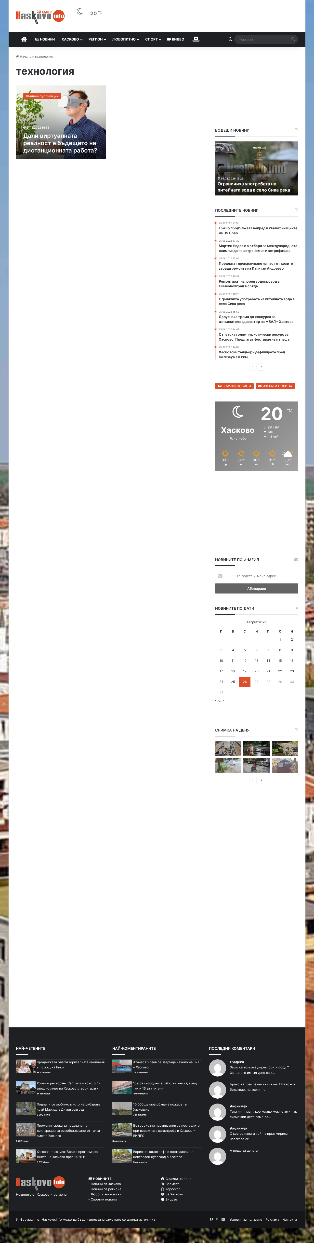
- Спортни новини (102, 1199)
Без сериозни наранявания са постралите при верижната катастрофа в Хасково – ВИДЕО (166, 1130)
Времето (172, 1184)
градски (237, 1062)
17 (221, 671)
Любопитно (124, 39)
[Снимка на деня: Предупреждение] (285, 765)
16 (292, 661)
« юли (219, 700)
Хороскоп (172, 1189)
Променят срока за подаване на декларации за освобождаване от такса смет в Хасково (68, 1130)
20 (257, 671)
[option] (256, 168)
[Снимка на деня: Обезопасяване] (256, 765)
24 (221, 682)
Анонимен (238, 1106)
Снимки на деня (178, 1179)
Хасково (70, 39)
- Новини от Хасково (104, 1184)
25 (233, 682)
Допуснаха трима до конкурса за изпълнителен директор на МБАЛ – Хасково (256, 183)
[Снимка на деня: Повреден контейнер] (228, 765)
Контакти (290, 1219)
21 (268, 671)
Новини (47, 39)
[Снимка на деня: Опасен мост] (228, 748)
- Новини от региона (104, 1189)
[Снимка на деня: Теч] (256, 748)
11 (233, 661)
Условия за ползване (246, 1219)
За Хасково (174, 1194)
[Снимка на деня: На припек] (285, 748)
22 (280, 671)
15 (280, 661)
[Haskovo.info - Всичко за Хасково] (40, 17)
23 (292, 671)
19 (245, 671)
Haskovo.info (52, 1219)
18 (233, 671)
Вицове (171, 1199)
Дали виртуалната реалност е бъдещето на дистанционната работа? (60, 143)
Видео (177, 39)
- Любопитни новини (104, 1194)
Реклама (272, 1219)
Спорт (151, 39)
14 (268, 661)
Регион (96, 39)
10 (221, 661)
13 (256, 661)
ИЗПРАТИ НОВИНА (277, 386)
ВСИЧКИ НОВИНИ (236, 386)
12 (245, 661)
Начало (25, 56)
